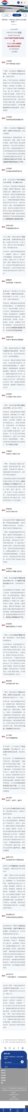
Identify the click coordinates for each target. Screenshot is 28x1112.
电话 (3, 1110)
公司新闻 (6, 15)
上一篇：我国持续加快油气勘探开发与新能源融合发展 (13, 1040)
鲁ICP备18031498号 (14, 1094)
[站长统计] (14, 1097)
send (22, 1061)
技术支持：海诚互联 (14, 1099)
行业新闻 (17, 15)
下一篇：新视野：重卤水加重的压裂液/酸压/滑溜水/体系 (13, 1042)
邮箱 (10, 1110)
